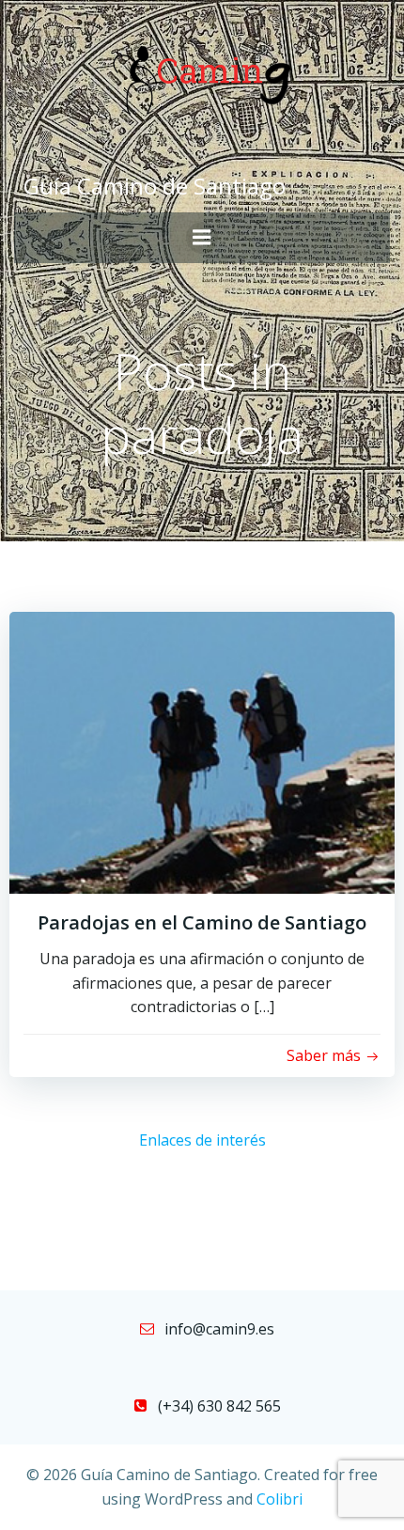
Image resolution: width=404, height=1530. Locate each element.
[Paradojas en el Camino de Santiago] (202, 751)
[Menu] (202, 238)
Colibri (279, 1499)
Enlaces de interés (202, 1140)
